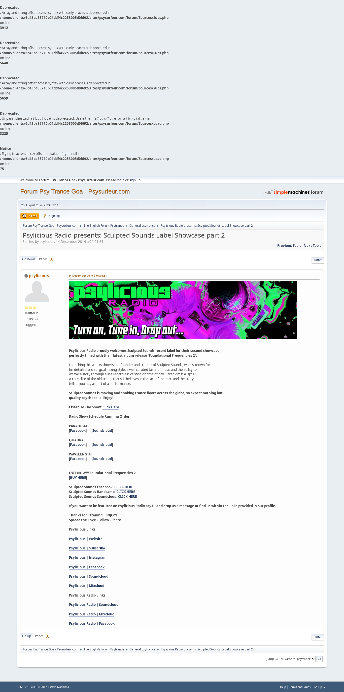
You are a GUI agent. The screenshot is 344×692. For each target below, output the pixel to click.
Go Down (28, 259)
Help (283, 687)
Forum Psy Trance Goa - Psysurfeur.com (75, 191)
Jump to (272, 658)
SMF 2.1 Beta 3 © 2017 (32, 686)
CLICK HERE (123, 487)
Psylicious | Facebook (87, 567)
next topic (312, 245)
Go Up (26, 636)
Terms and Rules (300, 687)
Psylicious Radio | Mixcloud (91, 614)
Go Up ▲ (320, 687)
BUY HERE (78, 477)
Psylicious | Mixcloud (86, 585)
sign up (135, 180)
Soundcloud (102, 430)
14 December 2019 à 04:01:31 (87, 275)
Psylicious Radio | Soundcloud (93, 604)
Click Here (110, 407)
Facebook (78, 430)
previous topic (289, 245)
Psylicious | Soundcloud (88, 576)
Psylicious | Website (85, 539)
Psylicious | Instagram (88, 557)
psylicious (39, 275)
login (120, 180)
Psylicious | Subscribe (87, 548)
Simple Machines (58, 686)
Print (318, 260)
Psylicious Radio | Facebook (92, 623)
